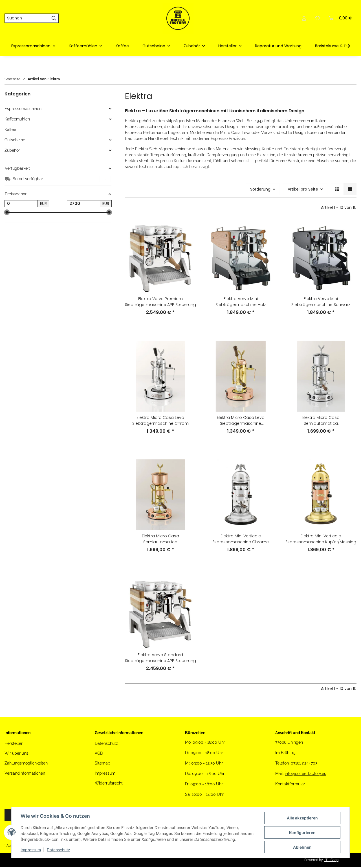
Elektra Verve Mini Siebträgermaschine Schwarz (320, 301)
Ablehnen (302, 847)
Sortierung (260, 189)
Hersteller (14, 743)
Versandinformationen (25, 773)
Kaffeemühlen (17, 119)
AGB (99, 753)
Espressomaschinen (23, 108)
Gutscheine (15, 140)
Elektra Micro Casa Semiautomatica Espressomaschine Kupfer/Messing (160, 539)
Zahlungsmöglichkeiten (26, 763)
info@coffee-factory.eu (305, 773)
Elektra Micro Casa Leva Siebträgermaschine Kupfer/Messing (241, 420)
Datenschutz (58, 849)
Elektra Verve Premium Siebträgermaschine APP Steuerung (160, 301)
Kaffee (10, 129)
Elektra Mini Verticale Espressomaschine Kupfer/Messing (320, 539)
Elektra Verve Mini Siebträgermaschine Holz (240, 301)
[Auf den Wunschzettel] (186, 246)
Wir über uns (16, 753)
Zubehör (12, 150)
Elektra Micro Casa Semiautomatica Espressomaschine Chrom (321, 420)
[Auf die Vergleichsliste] (186, 231)
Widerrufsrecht (109, 783)
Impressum (31, 849)
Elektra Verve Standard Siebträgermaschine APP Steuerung (160, 657)
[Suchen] (54, 18)
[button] (304, 18)
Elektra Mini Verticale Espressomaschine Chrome (240, 539)
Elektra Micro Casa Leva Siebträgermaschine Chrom (160, 420)
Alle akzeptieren (302, 817)
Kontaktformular (290, 784)
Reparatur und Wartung (278, 46)
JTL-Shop (331, 860)
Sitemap (102, 763)
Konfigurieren (302, 832)
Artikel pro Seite (303, 189)
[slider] (6, 212)
